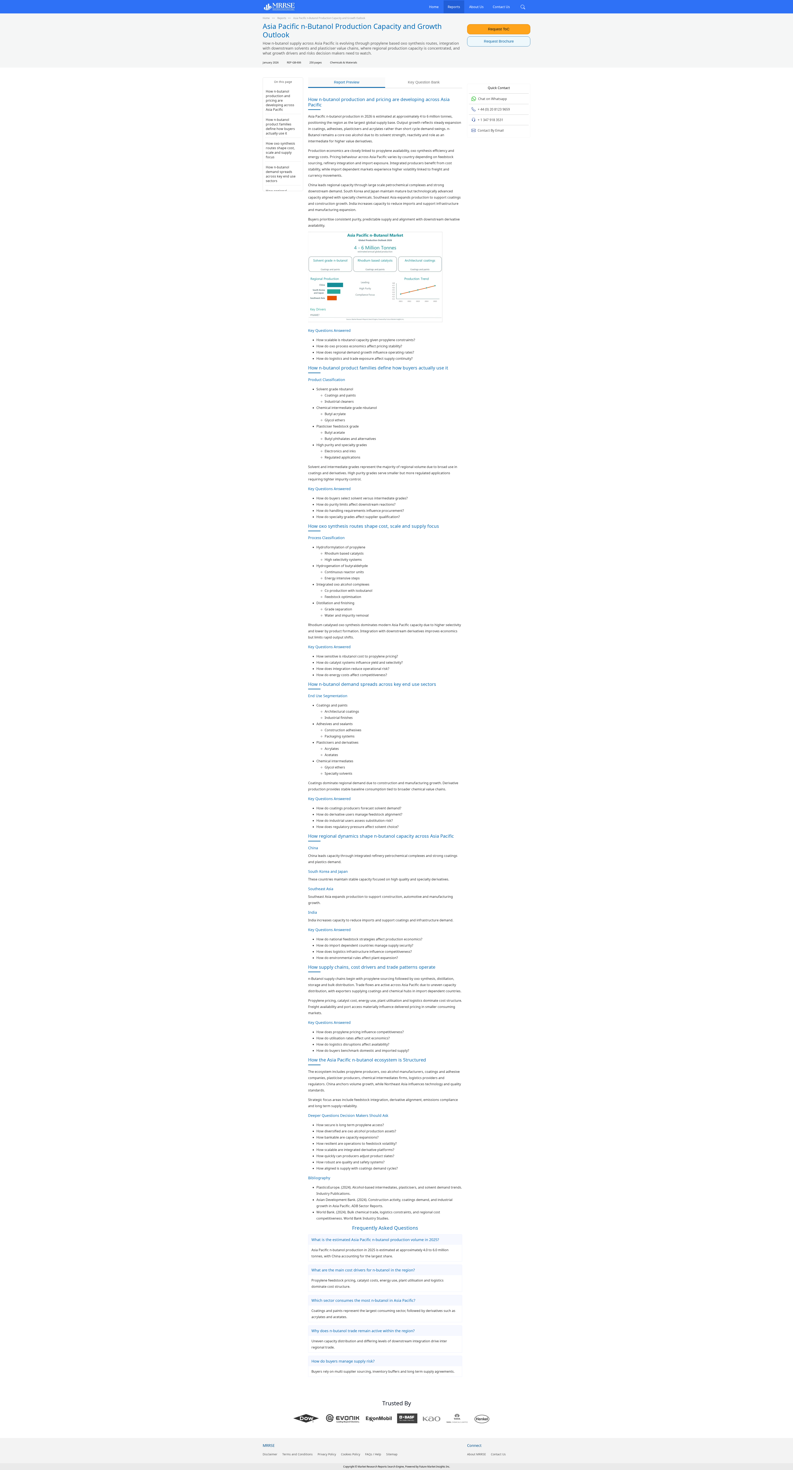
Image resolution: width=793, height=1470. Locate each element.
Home (434, 7)
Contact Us (501, 7)
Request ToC (498, 29)
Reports (454, 7)
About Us (476, 7)
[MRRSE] (279, 6)
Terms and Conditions (297, 1454)
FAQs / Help (373, 1454)
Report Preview (346, 82)
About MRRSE (476, 1454)
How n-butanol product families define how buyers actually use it (280, 126)
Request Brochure (499, 41)
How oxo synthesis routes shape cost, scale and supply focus (280, 150)
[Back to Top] (783, 1435)
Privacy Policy (327, 1454)
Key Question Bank (424, 82)
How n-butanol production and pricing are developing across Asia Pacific (280, 100)
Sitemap (392, 1454)
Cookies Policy (350, 1454)
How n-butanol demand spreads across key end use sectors (281, 174)
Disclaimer (270, 1454)
